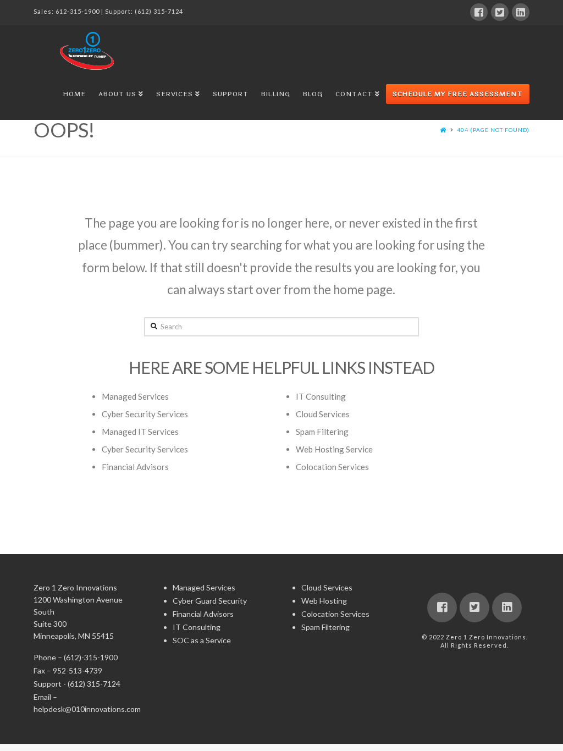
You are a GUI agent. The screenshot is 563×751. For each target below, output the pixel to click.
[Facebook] (479, 12)
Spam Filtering (322, 432)
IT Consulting (321, 396)
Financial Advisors (135, 467)
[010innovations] (88, 50)
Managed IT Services (140, 432)
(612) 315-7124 (159, 11)
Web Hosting (324, 600)
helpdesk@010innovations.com (87, 709)
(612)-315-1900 (91, 657)
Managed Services (135, 396)
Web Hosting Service (334, 449)
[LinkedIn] (520, 12)
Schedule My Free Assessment (458, 94)
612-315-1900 (78, 11)
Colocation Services (332, 467)
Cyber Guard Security (210, 600)
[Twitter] (500, 12)
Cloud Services (323, 414)
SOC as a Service (202, 640)
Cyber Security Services (145, 414)
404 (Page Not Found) (493, 129)
